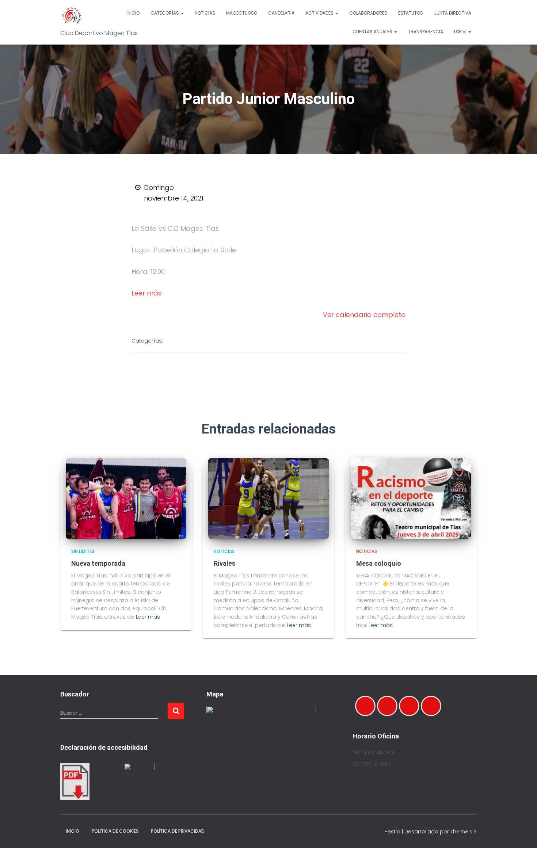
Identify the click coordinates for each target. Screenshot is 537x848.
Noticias (205, 13)
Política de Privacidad (178, 831)
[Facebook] (367, 706)
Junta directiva (452, 13)
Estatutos (410, 13)
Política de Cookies (115, 831)
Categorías (165, 13)
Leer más (146, 293)
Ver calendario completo (364, 314)
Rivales (224, 563)
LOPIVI (461, 31)
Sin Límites (82, 551)
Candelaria (281, 13)
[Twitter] (433, 706)
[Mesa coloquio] (411, 498)
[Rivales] (268, 498)
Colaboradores (368, 13)
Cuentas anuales (373, 31)
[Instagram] (389, 706)
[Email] (411, 706)
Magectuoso (241, 13)
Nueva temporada (98, 563)
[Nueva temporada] (126, 498)
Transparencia (425, 31)
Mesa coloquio (378, 563)
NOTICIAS (224, 551)
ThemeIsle (463, 831)
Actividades (320, 13)
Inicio (133, 13)
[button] (182, 13)
